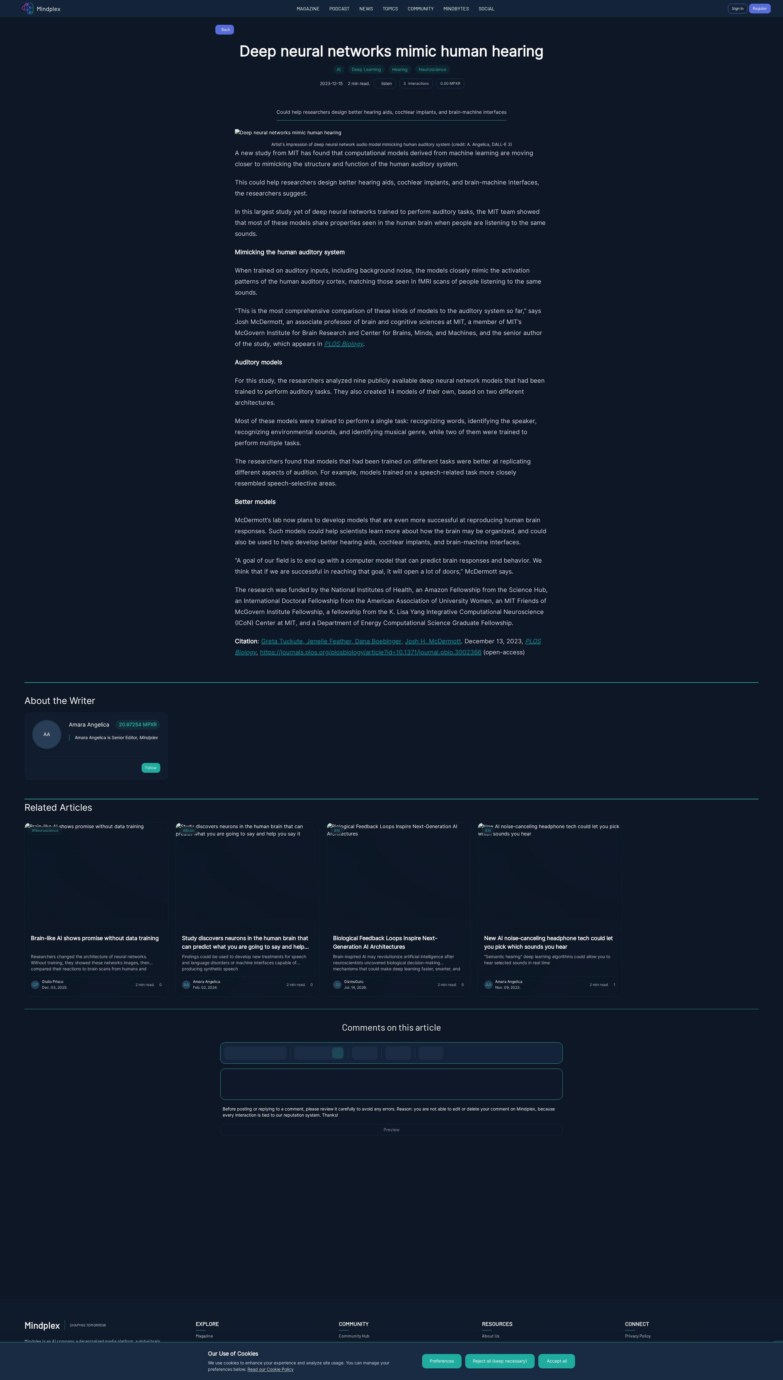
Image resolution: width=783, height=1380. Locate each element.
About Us (490, 1335)
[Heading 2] (313, 1052)
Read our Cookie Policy (270, 1369)
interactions (416, 83)
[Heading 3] (325, 1052)
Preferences (442, 1361)
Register (760, 8)
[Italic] (243, 1052)
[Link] (279, 1052)
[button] (391, 1084)
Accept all (557, 1361)
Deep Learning (366, 69)
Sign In (738, 8)
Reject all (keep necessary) (500, 1361)
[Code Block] (392, 1052)
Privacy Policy (638, 1335)
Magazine (204, 1335)
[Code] (267, 1052)
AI (339, 69)
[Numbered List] (371, 1052)
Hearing (400, 69)
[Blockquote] (404, 1052)
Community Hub (354, 1335)
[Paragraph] (337, 1052)
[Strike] (255, 1052)
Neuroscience (432, 69)
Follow (151, 767)
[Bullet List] (358, 1052)
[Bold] (230, 1052)
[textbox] (391, 1090)
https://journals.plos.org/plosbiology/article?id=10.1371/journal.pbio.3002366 (370, 652)
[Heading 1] (300, 1052)
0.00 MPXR (450, 83)
